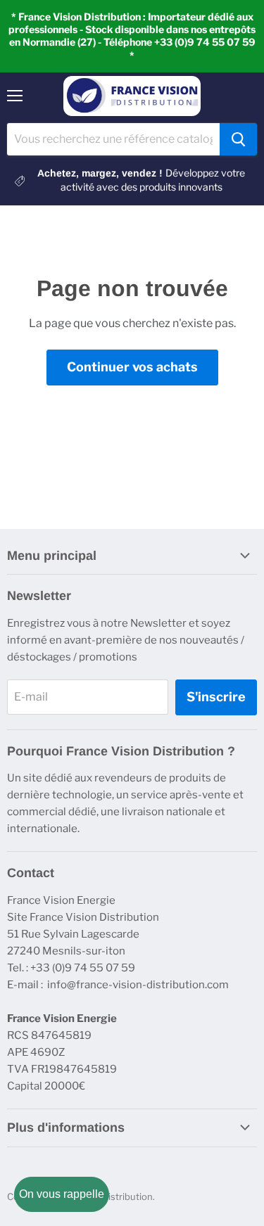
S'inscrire (216, 696)
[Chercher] (238, 139)
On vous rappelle (61, 1194)
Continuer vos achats (132, 366)
